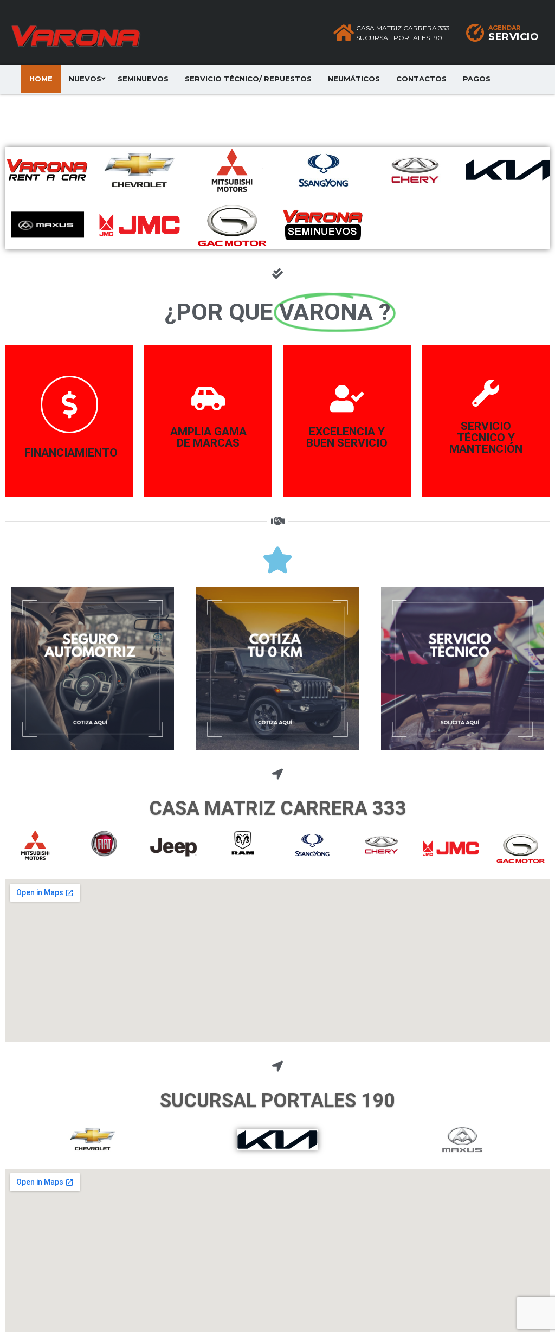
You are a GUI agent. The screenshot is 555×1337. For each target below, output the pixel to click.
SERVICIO (513, 37)
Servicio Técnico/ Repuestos (248, 78)
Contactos (421, 78)
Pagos (477, 78)
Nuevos (85, 78)
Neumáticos (354, 78)
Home (41, 78)
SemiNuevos (143, 78)
